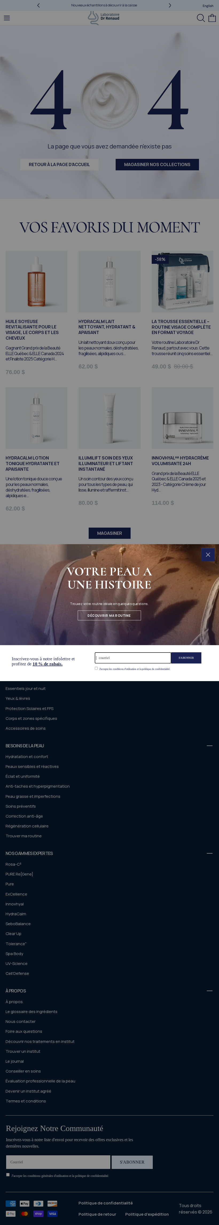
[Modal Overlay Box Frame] (109, 612)
